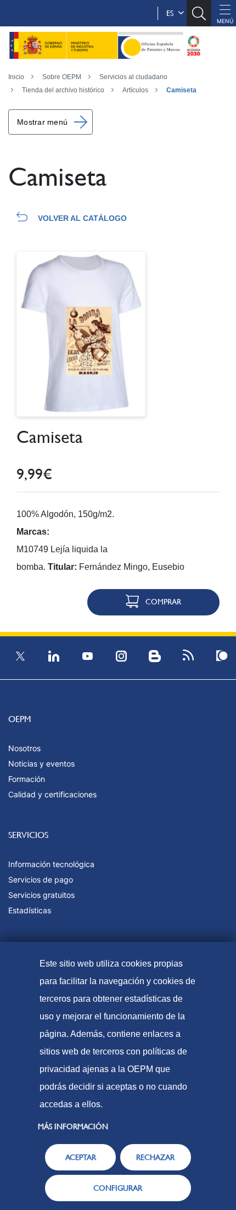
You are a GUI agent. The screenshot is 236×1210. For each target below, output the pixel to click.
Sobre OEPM (61, 77)
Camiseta (181, 90)
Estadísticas (29, 910)
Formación (26, 779)
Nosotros (24, 748)
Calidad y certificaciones (52, 794)
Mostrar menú (42, 122)
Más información (73, 1126)
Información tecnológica (51, 864)
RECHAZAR (155, 1157)
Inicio (16, 77)
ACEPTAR (80, 1157)
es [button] (172, 13)
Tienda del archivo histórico (63, 90)
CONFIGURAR (117, 1188)
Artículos (135, 90)
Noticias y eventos (41, 763)
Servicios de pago (40, 879)
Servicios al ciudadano (133, 77)
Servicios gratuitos (41, 895)
